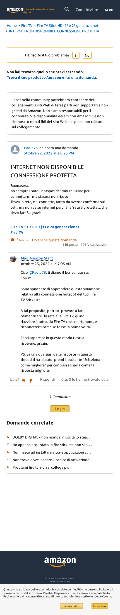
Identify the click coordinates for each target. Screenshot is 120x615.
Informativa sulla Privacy (60, 582)
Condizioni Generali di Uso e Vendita (59, 578)
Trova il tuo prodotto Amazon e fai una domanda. (52, 77)
